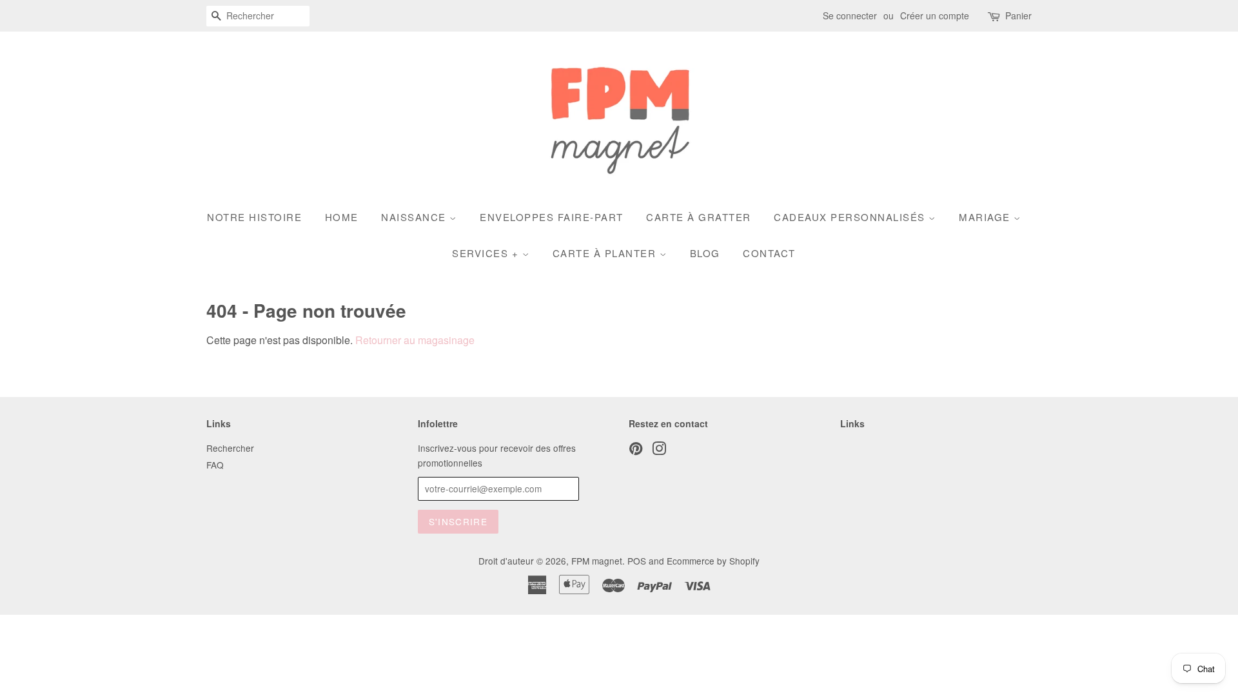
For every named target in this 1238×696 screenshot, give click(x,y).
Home (342, 217)
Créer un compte (934, 15)
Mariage (986, 217)
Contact (769, 253)
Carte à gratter (698, 217)
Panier (1018, 15)
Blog (705, 253)
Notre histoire (254, 217)
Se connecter (850, 15)
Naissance (415, 217)
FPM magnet (596, 560)
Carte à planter (606, 253)
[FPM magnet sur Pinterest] (636, 450)
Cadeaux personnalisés (851, 217)
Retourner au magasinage (415, 340)
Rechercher (230, 447)
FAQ (215, 464)
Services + (487, 253)
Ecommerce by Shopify (713, 560)
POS (636, 560)
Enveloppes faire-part (552, 217)
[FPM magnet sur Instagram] (659, 450)
